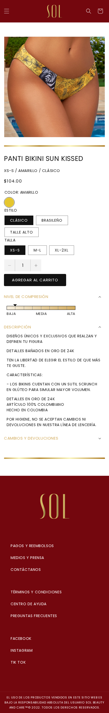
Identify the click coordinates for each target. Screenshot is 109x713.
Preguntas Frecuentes (34, 615)
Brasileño (52, 220)
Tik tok (18, 662)
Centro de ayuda (29, 604)
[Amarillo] (9, 202)
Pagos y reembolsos (32, 545)
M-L (37, 250)
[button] (6, 11)
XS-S (15, 250)
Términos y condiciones (36, 592)
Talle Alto (21, 232)
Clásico (19, 220)
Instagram (22, 650)
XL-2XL (62, 250)
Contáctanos (26, 569)
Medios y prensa (27, 557)
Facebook (21, 638)
